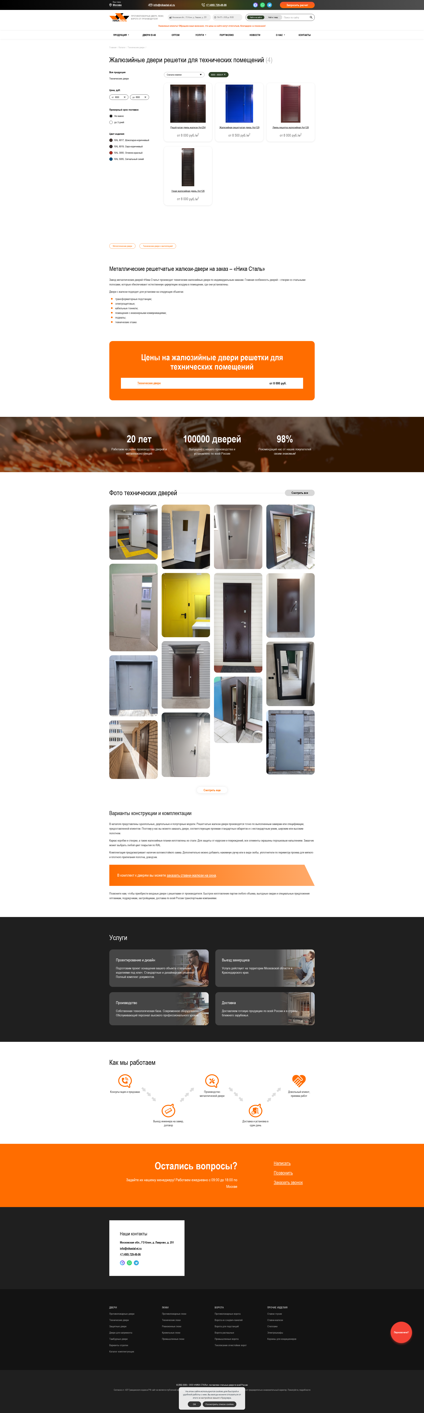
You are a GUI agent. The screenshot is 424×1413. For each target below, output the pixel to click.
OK (194, 1404)
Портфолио (227, 34)
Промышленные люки (173, 1338)
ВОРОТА (219, 1307)
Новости (255, 34)
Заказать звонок (288, 1182)
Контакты (305, 34)
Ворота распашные (224, 1332)
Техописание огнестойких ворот (231, 1345)
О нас (279, 34)
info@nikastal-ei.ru (164, 5)
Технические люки (171, 1319)
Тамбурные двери (118, 1338)
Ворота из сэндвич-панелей (228, 1319)
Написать (282, 1163)
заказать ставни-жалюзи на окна (191, 875)
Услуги (199, 34)
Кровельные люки (171, 1332)
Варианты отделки (118, 1345)
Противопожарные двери (121, 1313)
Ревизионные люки (171, 1326)
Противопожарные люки (174, 1313)
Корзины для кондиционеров (281, 1338)
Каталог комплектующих (121, 1351)
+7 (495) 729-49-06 (216, 5)
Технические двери (119, 1319)
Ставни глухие (274, 1313)
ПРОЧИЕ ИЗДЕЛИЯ (277, 1307)
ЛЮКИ (165, 1307)
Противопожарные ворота (227, 1313)
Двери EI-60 (149, 34)
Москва (117, 5)
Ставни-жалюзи (275, 1319)
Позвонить (283, 1172)
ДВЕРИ (113, 1307)
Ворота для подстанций (227, 1326)
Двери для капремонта (120, 1332)
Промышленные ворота (226, 1338)
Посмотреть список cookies (219, 1404)
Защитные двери (117, 1326)
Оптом (176, 34)
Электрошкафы (275, 1332)
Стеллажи (272, 1326)
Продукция (120, 34)
